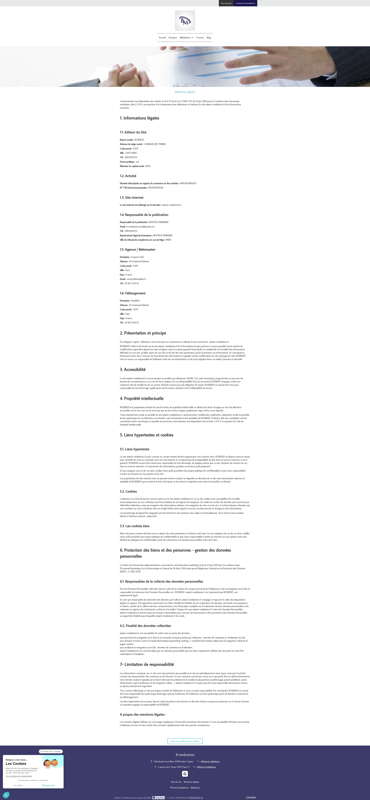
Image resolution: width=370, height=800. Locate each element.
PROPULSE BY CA (196, 797)
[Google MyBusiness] (185, 774)
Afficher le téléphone (210, 761)
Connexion (251, 797)
